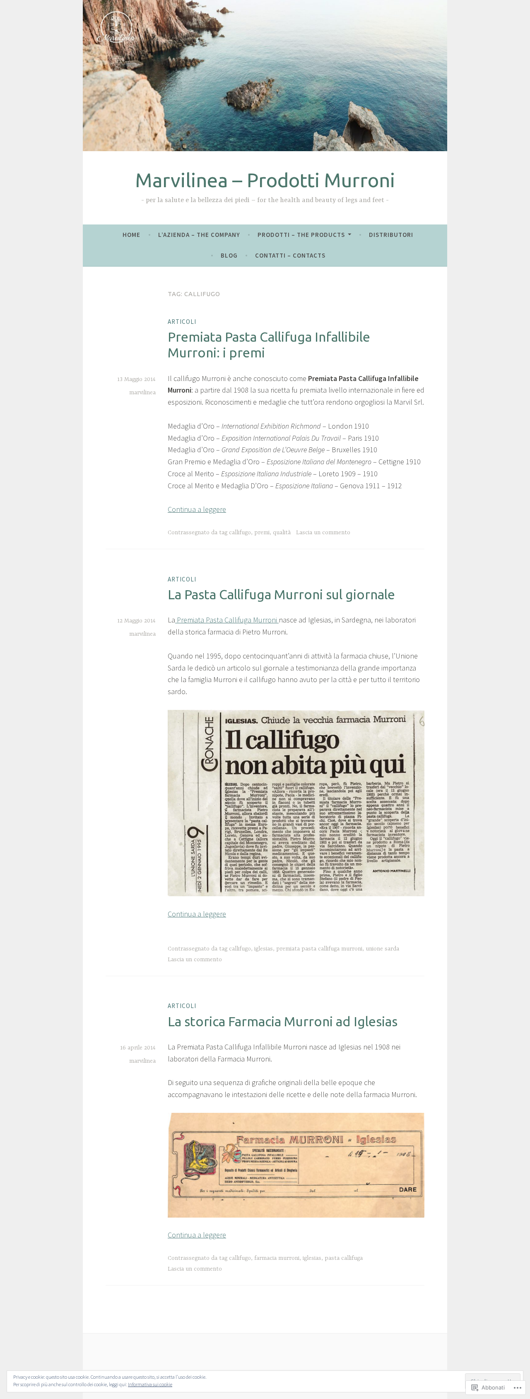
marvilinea (142, 392)
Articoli (182, 322)
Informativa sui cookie (150, 1384)
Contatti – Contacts (290, 255)
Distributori (391, 235)
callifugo (240, 532)
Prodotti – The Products (301, 235)
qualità (282, 532)
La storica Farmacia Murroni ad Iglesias (283, 1021)
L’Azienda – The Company (199, 235)
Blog (229, 255)
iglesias (263, 949)
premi (262, 532)
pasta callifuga (344, 1258)
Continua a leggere (197, 509)
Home (131, 235)
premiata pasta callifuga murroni (319, 949)
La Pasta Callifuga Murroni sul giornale (281, 594)
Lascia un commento (323, 532)
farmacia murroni (276, 1258)
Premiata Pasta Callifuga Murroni (227, 620)
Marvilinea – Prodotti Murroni (265, 180)
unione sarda (382, 949)
